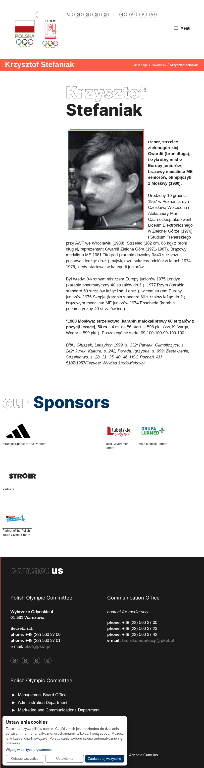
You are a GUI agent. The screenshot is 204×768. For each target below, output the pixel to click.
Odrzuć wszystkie (25, 759)
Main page (140, 65)
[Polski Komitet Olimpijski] (35, 33)
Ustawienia (64, 759)
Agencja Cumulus (143, 755)
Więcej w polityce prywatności (29, 749)
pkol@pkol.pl (37, 646)
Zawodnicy (159, 65)
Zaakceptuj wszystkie (104, 759)
